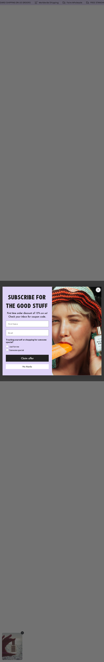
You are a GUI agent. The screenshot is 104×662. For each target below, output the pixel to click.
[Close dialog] (98, 290)
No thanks (27, 366)
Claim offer (27, 358)
